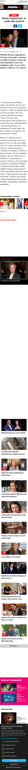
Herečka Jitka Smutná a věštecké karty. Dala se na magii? (13, 619)
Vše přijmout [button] (14, 760)
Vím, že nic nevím (20, 696)
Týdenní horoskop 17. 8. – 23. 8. (22, 719)
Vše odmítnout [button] (14, 764)
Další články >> (14, 646)
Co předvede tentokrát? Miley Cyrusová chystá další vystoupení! (13, 495)
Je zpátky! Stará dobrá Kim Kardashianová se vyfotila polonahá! (13, 453)
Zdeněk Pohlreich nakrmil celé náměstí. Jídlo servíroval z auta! (11, 598)
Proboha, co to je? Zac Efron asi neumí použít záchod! (13, 537)
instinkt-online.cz (21, 722)
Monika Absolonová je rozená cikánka (13, 433)
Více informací (4, 736)
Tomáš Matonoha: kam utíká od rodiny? (10, 281)
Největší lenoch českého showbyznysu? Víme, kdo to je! (13, 577)
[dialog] (14, 747)
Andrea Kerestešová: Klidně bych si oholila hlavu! (12, 474)
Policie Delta (21, 686)
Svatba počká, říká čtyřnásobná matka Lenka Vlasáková (13, 516)
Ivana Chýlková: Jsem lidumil (10, 557)
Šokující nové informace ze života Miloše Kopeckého (12, 640)
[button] (14, 738)
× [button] (26, 725)
